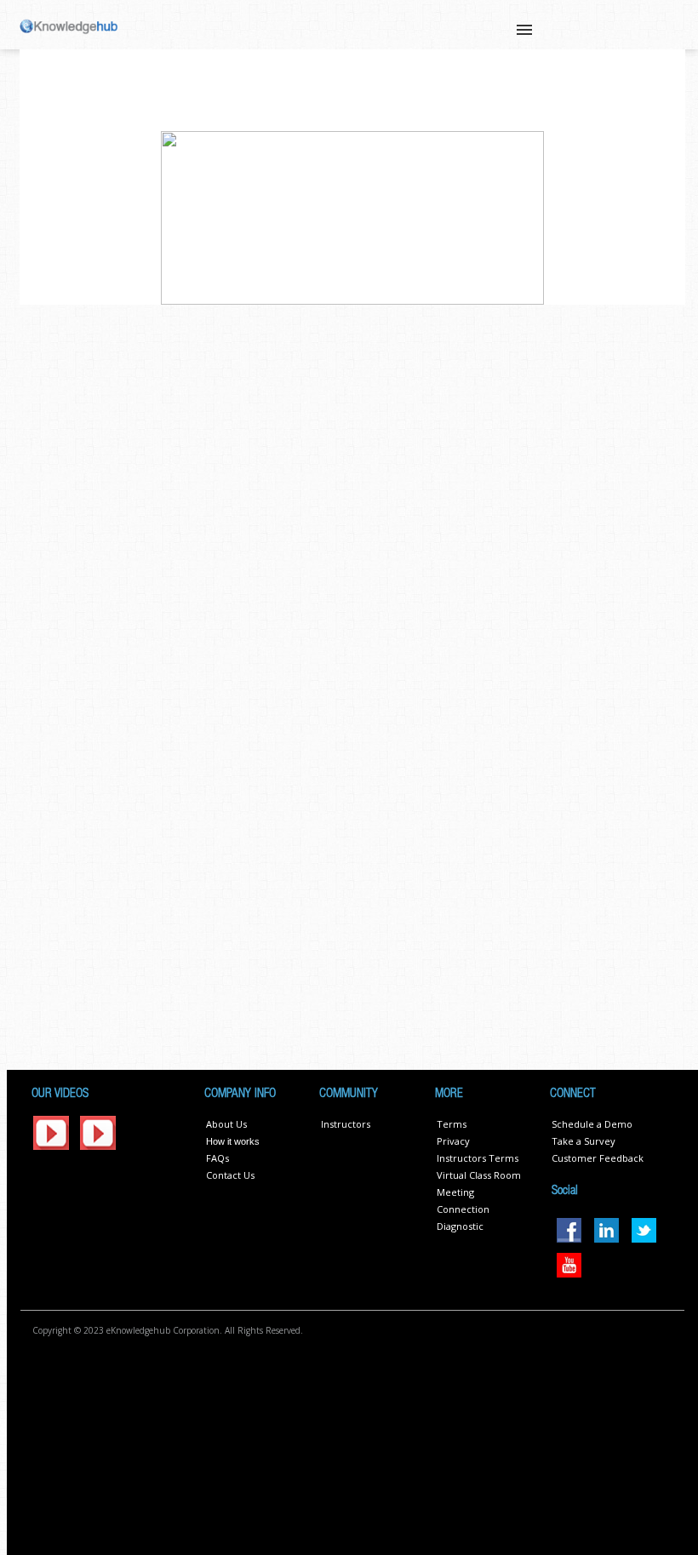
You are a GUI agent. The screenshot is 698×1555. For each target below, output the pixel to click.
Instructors (345, 1124)
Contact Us (230, 1175)
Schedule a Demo (592, 1124)
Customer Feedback (598, 1158)
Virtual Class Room (479, 1175)
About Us (226, 1124)
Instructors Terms (477, 1158)
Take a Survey (583, 1141)
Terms (451, 1124)
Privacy (453, 1141)
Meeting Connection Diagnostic (463, 1209)
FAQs (217, 1158)
